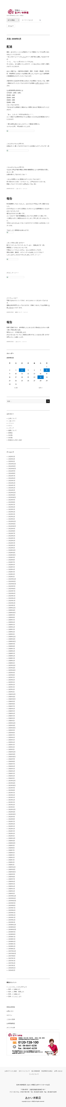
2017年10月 (11, 670)
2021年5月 (11, 567)
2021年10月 (12, 555)
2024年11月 (12, 466)
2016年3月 (11, 716)
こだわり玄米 (11, 1019)
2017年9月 (11, 672)
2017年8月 (11, 675)
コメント (25, 188)
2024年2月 (11, 488)
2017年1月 (11, 692)
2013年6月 (11, 795)
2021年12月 (11, 550)
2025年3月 (11, 456)
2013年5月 (11, 797)
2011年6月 (11, 852)
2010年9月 (11, 874)
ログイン (9, 1015)
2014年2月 (11, 776)
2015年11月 (11, 725)
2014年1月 (11, 778)
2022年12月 (12, 521)
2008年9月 (11, 932)
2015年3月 (11, 744)
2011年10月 (11, 843)
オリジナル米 (11, 1027)
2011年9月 (11, 845)
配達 (9, 46)
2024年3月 (11, 485)
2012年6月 (11, 824)
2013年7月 (11, 792)
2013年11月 (11, 783)
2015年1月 (11, 749)
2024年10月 (12, 468)
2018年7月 (11, 648)
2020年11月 (12, 581)
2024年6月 (11, 478)
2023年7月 (11, 504)
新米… (10, 994)
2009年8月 (11, 905)
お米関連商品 (11, 1023)
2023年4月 (11, 512)
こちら (24, 57)
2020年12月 (12, 579)
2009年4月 (11, 915)
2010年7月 (11, 879)
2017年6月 (11, 680)
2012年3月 (11, 831)
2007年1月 (11, 965)
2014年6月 (11, 766)
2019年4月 (11, 627)
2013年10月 (12, 785)
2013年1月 (11, 807)
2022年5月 (11, 538)
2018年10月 (12, 641)
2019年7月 (11, 620)
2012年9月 (11, 816)
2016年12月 (11, 694)
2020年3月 (11, 600)
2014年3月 (11, 773)
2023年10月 (12, 497)
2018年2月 (11, 660)
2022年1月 (11, 548)
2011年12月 (11, 838)
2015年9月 (11, 730)
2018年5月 (11, 653)
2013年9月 (11, 788)
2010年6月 (11, 881)
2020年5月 (11, 596)
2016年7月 (11, 706)
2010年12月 (12, 867)
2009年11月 (12, 898)
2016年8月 (11, 704)
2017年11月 (11, 668)
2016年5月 (11, 711)
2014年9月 (11, 759)
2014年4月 (11, 771)
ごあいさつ (18, 188)
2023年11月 (11, 495)
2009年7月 (11, 908)
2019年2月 (11, 632)
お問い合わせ (39, 83)
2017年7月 (11, 677)
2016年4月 (11, 713)
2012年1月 (11, 836)
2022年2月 (11, 545)
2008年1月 (11, 949)
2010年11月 (11, 869)
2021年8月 (11, 560)
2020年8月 (11, 588)
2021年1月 (11, 576)
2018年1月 (11, 663)
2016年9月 (11, 701)
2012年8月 (11, 819)
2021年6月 (11, 564)
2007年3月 (11, 961)
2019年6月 (11, 622)
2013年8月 (11, 790)
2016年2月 (11, 718)
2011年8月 (11, 848)
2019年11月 (11, 610)
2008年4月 (11, 941)
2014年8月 (11, 761)
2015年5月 (11, 740)
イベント (11, 423)
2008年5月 (11, 939)
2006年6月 (11, 968)
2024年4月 (11, 483)
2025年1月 (11, 461)
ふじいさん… (12, 987)
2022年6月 (11, 536)
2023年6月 (11, 507)
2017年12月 (11, 665)
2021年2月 (11, 574)
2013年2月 (11, 804)
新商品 (10, 433)
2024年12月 (12, 464)
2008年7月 (11, 937)
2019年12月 (11, 608)
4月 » (40, 388)
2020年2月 (11, 603)
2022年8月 (11, 531)
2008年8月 (11, 934)
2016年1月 (11, 720)
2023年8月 (11, 502)
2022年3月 (11, 543)
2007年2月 (11, 963)
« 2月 (16, 388)
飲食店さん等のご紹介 (15, 440)
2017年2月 (11, 689)
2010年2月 (11, 891)
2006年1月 (11, 970)
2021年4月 (11, 569)
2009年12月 (12, 896)
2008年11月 (12, 927)
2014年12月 (11, 752)
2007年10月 (12, 953)
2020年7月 (11, 591)
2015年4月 (11, 742)
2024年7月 (11, 476)
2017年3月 (11, 687)
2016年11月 (11, 696)
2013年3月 (11, 802)
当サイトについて (24, 1071)
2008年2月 (11, 946)
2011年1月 (11, 864)
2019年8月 (11, 617)
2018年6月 (11, 651)
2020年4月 (11, 598)
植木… (10, 989)
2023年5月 (11, 509)
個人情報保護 (35, 1071)
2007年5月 (11, 958)
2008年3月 (11, 944)
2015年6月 (11, 737)
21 (40, 377)
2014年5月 (11, 768)
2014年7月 (11, 764)
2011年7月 (11, 850)
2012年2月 (11, 833)
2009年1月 (11, 922)
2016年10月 (12, 699)
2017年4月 (11, 684)
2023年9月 (11, 500)
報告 (9, 198)
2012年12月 (11, 809)
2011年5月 (11, 855)
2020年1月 (11, 605)
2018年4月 (11, 656)
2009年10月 (12, 900)
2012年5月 (11, 826)
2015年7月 (11, 735)
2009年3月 (11, 917)
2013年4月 (11, 800)
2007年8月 (11, 956)
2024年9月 (11, 471)
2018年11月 (11, 639)
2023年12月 (12, 492)
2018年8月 (11, 646)
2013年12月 (11, 780)
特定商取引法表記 (46, 1071)
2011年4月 (11, 857)
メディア (11, 428)
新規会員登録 (11, 1007)
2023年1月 (11, 519)
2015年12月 (11, 723)
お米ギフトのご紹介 (11, 1071)
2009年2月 (11, 920)
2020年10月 (12, 584)
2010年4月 (11, 886)
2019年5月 (11, 624)
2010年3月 (11, 888)
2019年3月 (11, 629)
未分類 (10, 435)
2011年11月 (11, 840)
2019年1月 (11, 634)
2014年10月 (12, 756)
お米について (12, 418)
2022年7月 (11, 533)
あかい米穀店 (33, 1097)
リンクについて (34, 1074)
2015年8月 (11, 732)
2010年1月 (11, 893)
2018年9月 (11, 644)
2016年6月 (11, 708)
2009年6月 (11, 910)
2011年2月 (11, 862)
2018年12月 (12, 636)
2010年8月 (11, 876)
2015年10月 (11, 728)
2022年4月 (11, 540)
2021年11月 (11, 552)
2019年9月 (11, 615)
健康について (18, 312)
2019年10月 (12, 612)
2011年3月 (11, 860)
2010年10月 (12, 872)
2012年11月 (11, 812)
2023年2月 (11, 516)
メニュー (11, 26)
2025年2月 (11, 459)
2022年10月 (12, 526)
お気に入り (10, 1011)
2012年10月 (12, 814)
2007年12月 (12, 951)
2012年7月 (11, 821)
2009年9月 (11, 903)
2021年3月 (11, 572)
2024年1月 (11, 490)
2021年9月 (11, 557)
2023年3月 (11, 514)
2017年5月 (11, 682)
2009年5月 (11, 912)
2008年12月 (12, 925)
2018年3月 (11, 658)
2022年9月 (11, 528)
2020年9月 (11, 586)
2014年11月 (11, 754)
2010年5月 (11, 884)
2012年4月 (11, 828)
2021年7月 (11, 562)
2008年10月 (12, 929)
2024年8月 (11, 473)
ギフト (10, 425)
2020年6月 (11, 593)
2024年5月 (11, 480)
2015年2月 (11, 747)
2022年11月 (11, 524)
